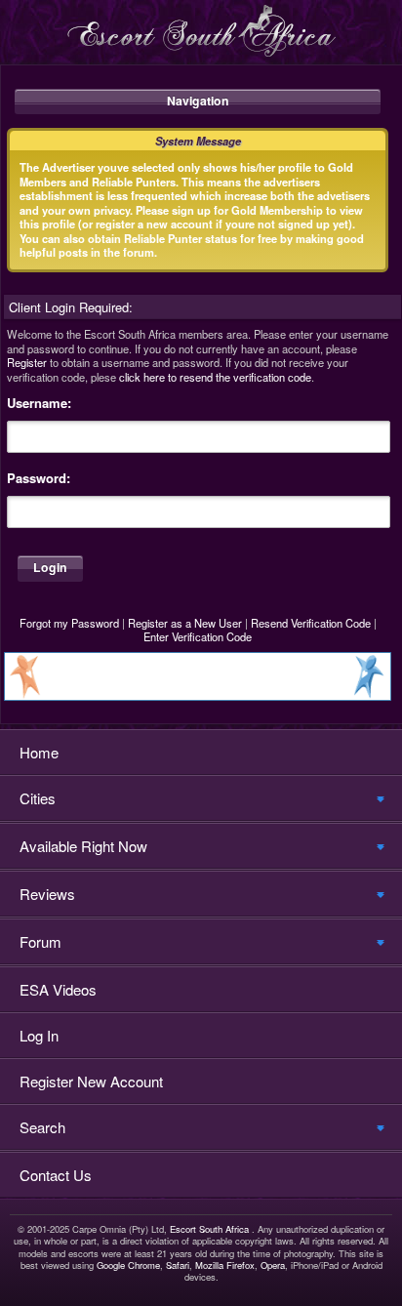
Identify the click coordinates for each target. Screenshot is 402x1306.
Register (27, 362)
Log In (39, 1035)
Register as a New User (185, 623)
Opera (273, 1265)
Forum (40, 941)
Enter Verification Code (197, 636)
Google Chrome (128, 1265)
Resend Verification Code (311, 623)
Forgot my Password (69, 623)
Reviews (47, 893)
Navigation (198, 100)
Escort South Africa (209, 1229)
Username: (39, 403)
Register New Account (91, 1081)
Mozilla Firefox (225, 1265)
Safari (177, 1265)
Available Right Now (83, 846)
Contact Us (56, 1174)
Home (39, 752)
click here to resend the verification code (215, 377)
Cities (38, 798)
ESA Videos (58, 989)
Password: (38, 478)
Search (42, 1127)
